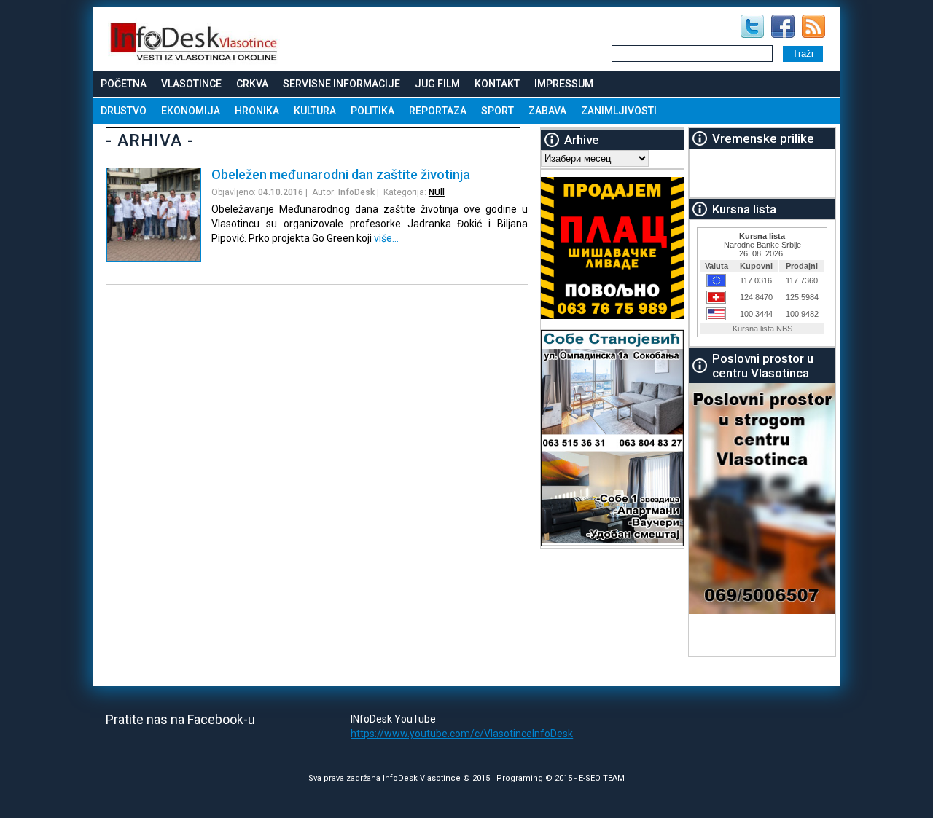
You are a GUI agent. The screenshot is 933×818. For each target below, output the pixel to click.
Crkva (252, 84)
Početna (124, 84)
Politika (372, 111)
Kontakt (497, 84)
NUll (437, 192)
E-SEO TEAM (602, 778)
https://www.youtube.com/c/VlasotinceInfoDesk (462, 733)
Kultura (315, 111)
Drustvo (124, 111)
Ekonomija (190, 111)
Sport (497, 111)
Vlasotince (191, 84)
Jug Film (437, 84)
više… (385, 238)
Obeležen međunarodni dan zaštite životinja (340, 174)
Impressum (563, 84)
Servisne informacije (341, 84)
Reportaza (437, 111)
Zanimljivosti (619, 111)
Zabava (547, 111)
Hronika (257, 111)
